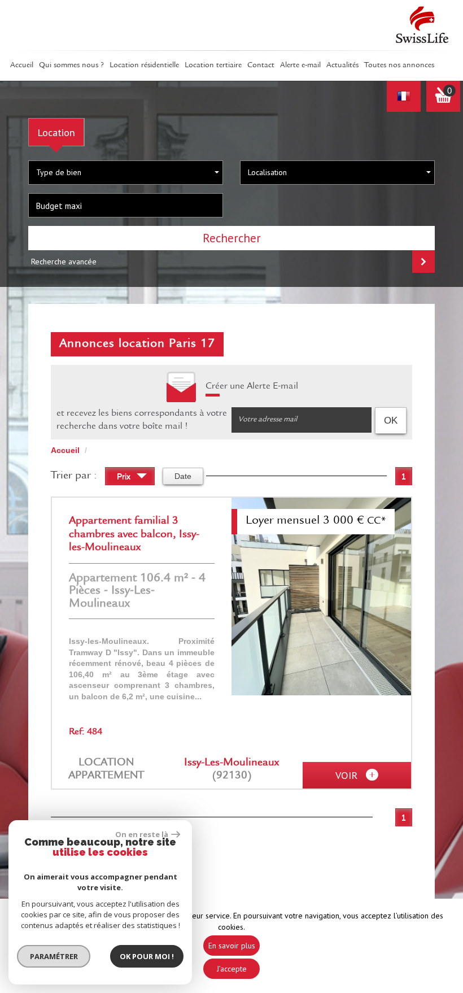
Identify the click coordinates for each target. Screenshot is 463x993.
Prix (125, 476)
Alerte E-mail (300, 65)
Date (182, 476)
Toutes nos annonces (399, 65)
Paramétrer (54, 956)
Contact (260, 65)
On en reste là (141, 834)
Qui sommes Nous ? (71, 65)
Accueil (21, 65)
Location (56, 132)
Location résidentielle (144, 65)
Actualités (342, 65)
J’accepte (232, 969)
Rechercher (232, 238)
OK (391, 420)
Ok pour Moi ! (147, 956)
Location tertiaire (213, 65)
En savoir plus (231, 945)
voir (347, 775)
